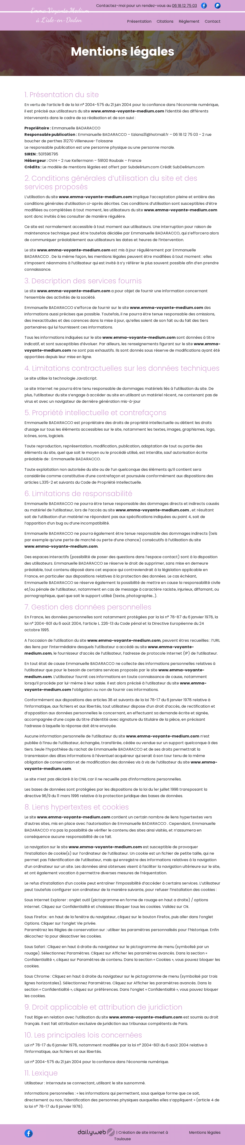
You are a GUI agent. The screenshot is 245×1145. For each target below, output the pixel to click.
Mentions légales (205, 1132)
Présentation (139, 21)
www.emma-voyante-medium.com (127, 111)
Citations (165, 21)
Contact (213, 21)
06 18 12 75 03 (184, 5)
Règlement (189, 21)
